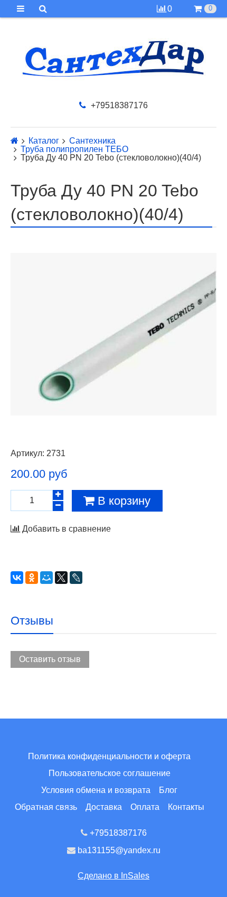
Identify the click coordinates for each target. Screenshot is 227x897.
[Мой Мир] (46, 577)
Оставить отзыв (50, 659)
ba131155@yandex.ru (117, 850)
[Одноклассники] (31, 577)
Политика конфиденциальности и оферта (109, 756)
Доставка (104, 806)
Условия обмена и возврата (95, 790)
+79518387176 (118, 105)
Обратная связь (46, 806)
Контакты (186, 806)
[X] (61, 577)
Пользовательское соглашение (110, 773)
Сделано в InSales (113, 875)
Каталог (44, 141)
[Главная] (14, 140)
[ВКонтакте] (17, 577)
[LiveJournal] (76, 577)
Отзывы (32, 620)
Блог (168, 790)
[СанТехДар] (113, 59)
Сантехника (92, 141)
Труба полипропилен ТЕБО (74, 149)
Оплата (144, 806)
